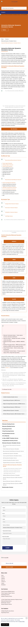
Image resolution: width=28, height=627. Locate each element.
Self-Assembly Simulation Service (10, 458)
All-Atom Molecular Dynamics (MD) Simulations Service (12, 478)
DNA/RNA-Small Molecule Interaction (9, 187)
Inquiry (4, 29)
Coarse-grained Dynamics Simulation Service (12, 455)
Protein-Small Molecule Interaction (8, 182)
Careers (2, 583)
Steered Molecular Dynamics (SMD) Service (12, 481)
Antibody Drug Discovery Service (7, 610)
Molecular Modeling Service (8, 426)
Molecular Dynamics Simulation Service (8, 41)
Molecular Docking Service (8, 424)
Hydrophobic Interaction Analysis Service (12, 470)
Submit (8, 547)
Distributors (3, 584)
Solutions (3, 578)
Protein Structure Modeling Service (7, 591)
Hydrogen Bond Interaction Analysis (12, 203)
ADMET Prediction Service (10, 438)
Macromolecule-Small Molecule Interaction (13, 179)
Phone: (3, 513)
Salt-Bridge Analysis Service (9, 473)
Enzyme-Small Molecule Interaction (9, 189)
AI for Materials (5, 435)
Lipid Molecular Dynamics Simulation (10, 453)
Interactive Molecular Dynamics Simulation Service (12, 465)
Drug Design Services (5, 594)
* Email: (3, 519)
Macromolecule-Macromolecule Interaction (13, 160)
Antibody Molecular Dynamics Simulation (11, 475)
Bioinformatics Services (7, 487)
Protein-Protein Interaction (7, 166)
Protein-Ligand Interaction (7, 163)
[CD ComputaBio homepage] (14, 3)
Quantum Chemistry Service (6, 596)
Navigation (3, 12)
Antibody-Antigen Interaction (7, 164)
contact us (8, 367)
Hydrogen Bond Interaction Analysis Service (13, 468)
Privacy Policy (22, 621)
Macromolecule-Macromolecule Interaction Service (12, 446)
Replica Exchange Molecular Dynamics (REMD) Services (13, 484)
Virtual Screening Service (8, 431)
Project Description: (5, 536)
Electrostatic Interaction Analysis (11, 207)
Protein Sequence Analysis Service (8, 593)
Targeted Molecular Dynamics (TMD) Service (12, 462)
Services (7, 39)
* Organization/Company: (6, 530)
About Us (3, 580)
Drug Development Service (8, 433)
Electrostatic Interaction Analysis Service (12, 471)
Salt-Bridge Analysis (9, 216)
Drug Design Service (7, 428)
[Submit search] (25, 8)
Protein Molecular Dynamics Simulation (11, 448)
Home (2, 39)
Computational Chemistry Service (10, 440)
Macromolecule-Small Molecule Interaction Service (13, 451)
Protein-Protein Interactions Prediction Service (11, 599)
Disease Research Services (6, 604)
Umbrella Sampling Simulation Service (11, 460)
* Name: (3, 507)
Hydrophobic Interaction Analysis (11, 212)
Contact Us (3, 581)
